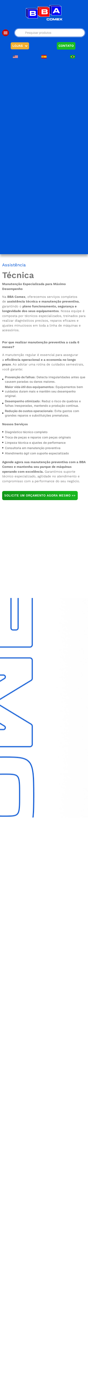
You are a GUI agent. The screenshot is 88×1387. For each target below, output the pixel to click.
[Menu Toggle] (5, 32)
